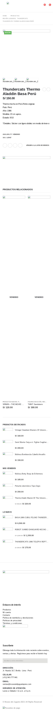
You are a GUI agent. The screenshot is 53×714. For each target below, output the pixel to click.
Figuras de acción (34, 401)
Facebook (5, 145)
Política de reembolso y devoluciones (18, 618)
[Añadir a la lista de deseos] (24, 402)
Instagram (29, 596)
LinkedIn (15, 145)
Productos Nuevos (10, 401)
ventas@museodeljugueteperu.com (17, 684)
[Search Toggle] (38, 6)
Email (20, 145)
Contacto (6, 615)
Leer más (20, 200)
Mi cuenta (7, 612)
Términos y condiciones (12, 623)
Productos (7, 610)
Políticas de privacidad (12, 621)
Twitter (10, 145)
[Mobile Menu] (5, 6)
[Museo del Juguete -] (16, 6)
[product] (8, 433)
